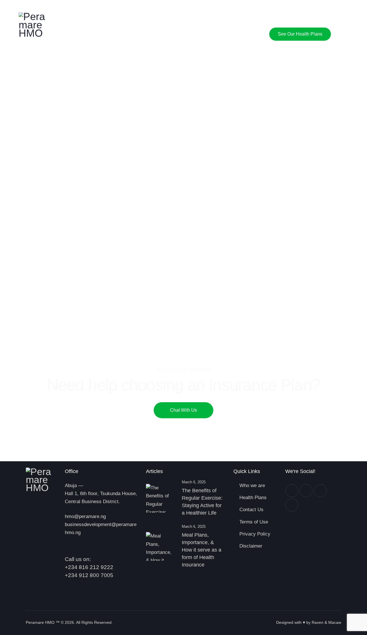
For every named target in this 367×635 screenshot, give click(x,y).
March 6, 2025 (194, 482)
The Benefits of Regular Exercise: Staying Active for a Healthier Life (202, 502)
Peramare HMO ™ (43, 622)
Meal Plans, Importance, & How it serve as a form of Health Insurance (201, 550)
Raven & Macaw (326, 622)
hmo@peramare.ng (85, 516)
